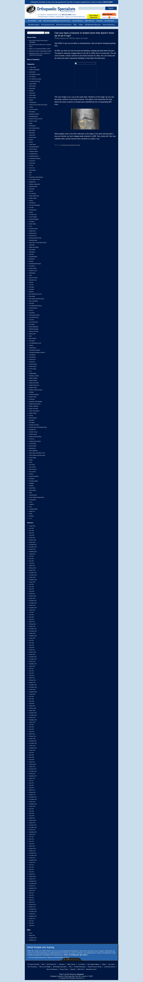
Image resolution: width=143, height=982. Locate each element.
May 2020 (31, 701)
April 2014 (31, 871)
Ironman (31, 282)
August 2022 (32, 638)
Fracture (31, 212)
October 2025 (32, 549)
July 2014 (31, 864)
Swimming (31, 478)
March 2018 (32, 762)
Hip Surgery (32, 266)
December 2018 (32, 741)
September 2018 (33, 748)
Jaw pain (31, 284)
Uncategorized (32, 499)
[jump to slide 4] (71, 959)
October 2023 (32, 605)
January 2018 (32, 766)
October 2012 (32, 914)
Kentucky (31, 291)
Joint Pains (31, 289)
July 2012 (31, 921)
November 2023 (33, 603)
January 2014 (32, 878)
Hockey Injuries (33, 268)
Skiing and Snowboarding (35, 436)
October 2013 (32, 885)
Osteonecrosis (32, 359)
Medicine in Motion (33, 331)
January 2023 (32, 626)
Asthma (31, 107)
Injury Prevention (33, 277)
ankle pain (31, 90)
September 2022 (33, 635)
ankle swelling (32, 97)
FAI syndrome (32, 193)
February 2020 (32, 708)
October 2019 (32, 717)
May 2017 (31, 785)
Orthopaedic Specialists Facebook (70, 145)
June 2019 (31, 727)
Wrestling (31, 516)
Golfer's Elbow (32, 224)
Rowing (31, 415)
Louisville (31, 319)
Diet (30, 174)
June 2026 (31, 530)
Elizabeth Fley (32, 181)
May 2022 (31, 645)
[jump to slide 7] (77, 959)
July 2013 (31, 892)
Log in (30, 933)
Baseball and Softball (34, 114)
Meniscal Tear (32, 333)
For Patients (81, 964)
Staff (39, 21)
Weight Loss (32, 511)
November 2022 (33, 631)
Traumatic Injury (33, 495)
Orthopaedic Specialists (34, 350)
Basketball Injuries (33, 116)
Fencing (31, 200)
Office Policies (89, 21)
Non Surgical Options (93, 964)
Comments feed (32, 937)
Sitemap (72, 969)
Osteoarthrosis (32, 357)
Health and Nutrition (34, 247)
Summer (31, 474)
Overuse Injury (32, 368)
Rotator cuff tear (33, 413)
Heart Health (32, 249)
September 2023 (33, 607)
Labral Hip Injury (33, 308)
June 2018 (31, 755)
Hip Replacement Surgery (35, 263)
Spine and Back (32, 446)
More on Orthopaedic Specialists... (76, 955)
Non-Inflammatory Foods (35, 343)
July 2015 (31, 836)
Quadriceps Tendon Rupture (35, 401)
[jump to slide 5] (73, 959)
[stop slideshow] (80, 959)
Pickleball (31, 392)
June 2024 (31, 586)
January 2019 (32, 738)
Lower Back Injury (33, 322)
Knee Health (32, 296)
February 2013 (32, 904)
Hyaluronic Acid (33, 270)
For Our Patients (77, 21)
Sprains (31, 460)
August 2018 (32, 750)
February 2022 (32, 652)
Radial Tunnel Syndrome (35, 404)
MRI (30, 336)
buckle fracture (32, 137)
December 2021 (32, 656)
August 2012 (32, 918)
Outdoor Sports (32, 366)
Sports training (32, 457)
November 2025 (33, 547)
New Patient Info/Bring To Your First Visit (56, 21)
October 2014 (32, 857)
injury (30, 275)
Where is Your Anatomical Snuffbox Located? (39, 48)
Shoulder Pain (32, 429)
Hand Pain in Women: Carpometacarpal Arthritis (40, 51)
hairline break (32, 231)
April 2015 (31, 843)
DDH (30, 172)
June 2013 (31, 895)
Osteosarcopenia (33, 364)
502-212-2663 (66, 14)
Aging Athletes (32, 83)
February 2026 (32, 540)
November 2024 (33, 575)
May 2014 (31, 869)
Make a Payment (107, 14)
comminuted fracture (34, 156)
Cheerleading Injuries (34, 146)
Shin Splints (32, 422)
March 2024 (32, 593)
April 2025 (31, 563)
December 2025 (32, 544)
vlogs (30, 506)
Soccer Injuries (32, 443)
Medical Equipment (33, 326)
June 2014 (31, 867)
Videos (81, 25)
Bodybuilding (32, 125)
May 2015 (31, 841)
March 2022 (32, 649)
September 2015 (33, 832)
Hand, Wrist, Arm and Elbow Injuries (37, 242)
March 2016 (32, 818)
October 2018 (32, 745)
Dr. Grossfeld (32, 21)
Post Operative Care (47, 25)
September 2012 (33, 916)
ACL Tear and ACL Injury (35, 79)
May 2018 (31, 757)
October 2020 (32, 689)
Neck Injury (32, 340)
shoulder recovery (33, 432)
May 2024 (31, 589)
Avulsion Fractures (33, 109)
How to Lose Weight (44, 966)
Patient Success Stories (63, 25)
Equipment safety (33, 186)
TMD (30, 492)
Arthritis (31, 100)
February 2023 (32, 624)
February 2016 (32, 820)
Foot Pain (31, 207)
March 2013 (32, 902)
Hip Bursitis (32, 259)
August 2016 (32, 806)
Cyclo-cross (32, 167)
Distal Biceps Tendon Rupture (36, 177)
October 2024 (32, 577)
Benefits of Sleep (33, 121)
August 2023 (32, 610)
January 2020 (32, 710)
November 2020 (33, 687)
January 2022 (32, 654)
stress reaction (32, 471)
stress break (32, 464)
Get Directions (109, 21)
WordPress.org (32, 940)
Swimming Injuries (33, 481)
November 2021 (33, 659)
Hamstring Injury (33, 240)
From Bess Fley (33, 214)
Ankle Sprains (32, 95)
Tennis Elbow (32, 488)
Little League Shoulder (34, 315)
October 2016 (32, 801)
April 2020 (31, 703)
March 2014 (32, 874)
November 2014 (33, 855)
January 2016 (32, 822)
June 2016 (31, 811)
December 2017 (32, 769)
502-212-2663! (108, 2)
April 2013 (31, 899)
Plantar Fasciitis (32, 397)
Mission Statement (52, 969)
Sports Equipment (33, 450)
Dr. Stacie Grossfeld (33, 964)
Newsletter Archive (91, 969)
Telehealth (31, 483)
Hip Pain (31, 261)
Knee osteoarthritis (33, 301)
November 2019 (33, 715)
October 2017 (32, 773)
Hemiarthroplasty (33, 256)
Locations (99, 21)
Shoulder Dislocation (34, 425)
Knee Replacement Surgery (35, 305)
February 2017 (32, 792)
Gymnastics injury (33, 228)
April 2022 (31, 647)
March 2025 (32, 565)
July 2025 (31, 556)
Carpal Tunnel (32, 144)
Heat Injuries (32, 252)
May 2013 (31, 897)
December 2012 (32, 909)
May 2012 (31, 923)
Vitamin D (31, 504)
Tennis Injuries (32, 490)
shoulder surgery (33, 434)
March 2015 (32, 846)
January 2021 (32, 682)
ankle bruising (32, 86)
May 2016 (31, 813)
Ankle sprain (32, 93)
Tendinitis (31, 485)
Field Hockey (32, 203)
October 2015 (32, 829)
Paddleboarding (32, 373)
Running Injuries (33, 418)
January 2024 (32, 598)
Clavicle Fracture (33, 149)
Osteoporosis (32, 361)
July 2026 (31, 528)
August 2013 (32, 890)
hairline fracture (32, 233)
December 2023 (32, 600)
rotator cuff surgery (33, 408)
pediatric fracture (33, 387)
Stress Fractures (33, 469)
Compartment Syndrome (34, 158)
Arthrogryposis (32, 102)
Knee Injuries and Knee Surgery (36, 298)
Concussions (32, 160)
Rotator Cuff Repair (33, 406)
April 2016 (31, 815)
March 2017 (32, 790)
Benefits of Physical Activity (35, 118)
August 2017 (32, 778)
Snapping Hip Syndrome (35, 441)
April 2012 (31, 925)
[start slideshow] (62, 959)
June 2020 (31, 698)
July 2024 (31, 584)
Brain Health (32, 130)
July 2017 (31, 780)
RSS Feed (80, 969)
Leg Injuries (32, 312)
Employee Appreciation (34, 184)
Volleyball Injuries (33, 509)
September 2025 (33, 551)
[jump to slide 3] (70, 959)
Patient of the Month (34, 382)
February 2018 (32, 764)
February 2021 (32, 680)
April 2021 (31, 675)
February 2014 (32, 876)
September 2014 (33, 860)
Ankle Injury (32, 88)
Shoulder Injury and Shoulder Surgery (38, 427)
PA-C (30, 371)
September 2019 (33, 720)
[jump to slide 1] (66, 959)
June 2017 (31, 783)
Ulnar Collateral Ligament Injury (36, 497)
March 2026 (32, 537)
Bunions (31, 139)
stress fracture (32, 467)
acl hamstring (32, 72)
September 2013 (33, 888)
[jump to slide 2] (68, 959)
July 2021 (31, 668)
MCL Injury (32, 324)
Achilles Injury (32, 67)
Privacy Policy (64, 969)
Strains (30, 462)
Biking (30, 123)
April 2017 (31, 787)
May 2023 (31, 617)
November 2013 (33, 883)
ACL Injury (111, 964)
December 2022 (32, 628)
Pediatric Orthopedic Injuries (35, 390)
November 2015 (33, 827)
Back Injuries (32, 111)
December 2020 (32, 684)
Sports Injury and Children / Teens (37, 453)
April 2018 (31, 759)
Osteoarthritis (32, 354)
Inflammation (32, 273)
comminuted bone (33, 153)
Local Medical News (34, 317)
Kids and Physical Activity (35, 294)
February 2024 (32, 596)
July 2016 (31, 808)
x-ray (30, 518)
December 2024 (32, 572)
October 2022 (32, 633)
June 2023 (31, 614)
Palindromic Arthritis (34, 375)
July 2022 (31, 640)
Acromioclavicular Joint (34, 81)
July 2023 (31, 612)
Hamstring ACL (33, 235)
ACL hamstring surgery (34, 74)
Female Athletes (33, 198)
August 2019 (32, 722)
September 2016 (33, 804)
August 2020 (32, 694)
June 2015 (31, 839)
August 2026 (32, 526)
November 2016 (33, 799)
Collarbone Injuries (33, 151)
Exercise (31, 191)
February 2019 (32, 736)
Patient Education (109, 25)
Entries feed (32, 935)
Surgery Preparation (33, 476)
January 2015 (32, 850)
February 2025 (32, 568)
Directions (62, 964)
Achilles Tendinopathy (34, 69)
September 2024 (33, 579)
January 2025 (32, 570)
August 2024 (32, 582)
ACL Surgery (32, 76)
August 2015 (32, 834)
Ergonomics (32, 189)
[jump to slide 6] (75, 959)
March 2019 (32, 734)
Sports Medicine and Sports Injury (37, 455)
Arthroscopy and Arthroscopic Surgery (38, 104)
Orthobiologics (32, 347)
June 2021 (31, 670)
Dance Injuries (32, 170)
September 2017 (33, 776)
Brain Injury (32, 132)
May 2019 (31, 729)
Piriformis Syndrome (34, 394)
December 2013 (32, 881)
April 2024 (31, 591)
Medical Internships (33, 329)
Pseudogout (32, 399)
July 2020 (31, 696)
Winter (30, 513)
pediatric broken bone (34, 385)
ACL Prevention (32, 966)
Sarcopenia (31, 420)
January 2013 (32, 907)
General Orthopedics (34, 219)
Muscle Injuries (32, 338)
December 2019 (32, 713)
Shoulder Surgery (33, 25)
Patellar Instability (33, 378)
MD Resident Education (93, 25)
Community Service (109, 966)
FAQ (70, 966)
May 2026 (31, 533)
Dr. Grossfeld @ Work (34, 179)
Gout (30, 226)
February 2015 (32, 848)
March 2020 (32, 706)
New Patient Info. (52, 964)
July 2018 (31, 752)
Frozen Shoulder (33, 217)
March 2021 (32, 677)
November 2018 (33, 743)
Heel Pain (31, 254)
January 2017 (32, 794)
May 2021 (31, 673)
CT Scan (31, 165)
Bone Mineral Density (34, 128)
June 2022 (31, 642)
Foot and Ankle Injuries (34, 205)
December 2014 (32, 853)
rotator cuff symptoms (34, 411)
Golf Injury (31, 221)
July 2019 (31, 724)
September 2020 (33, 691)
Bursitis (31, 142)
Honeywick (80, 974)
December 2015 (32, 825)
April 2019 (31, 731)
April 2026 (31, 535)
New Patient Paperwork (94, 16)
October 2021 (32, 661)
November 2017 (33, 771)
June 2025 (31, 558)
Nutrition (31, 345)
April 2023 (31, 619)
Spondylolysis (32, 448)
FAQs (75, 25)
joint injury (31, 287)
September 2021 (33, 663)
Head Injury (32, 245)
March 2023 (32, 621)
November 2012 (33, 911)
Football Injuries (33, 210)
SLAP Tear (31, 439)
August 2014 (32, 862)
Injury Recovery (33, 280)
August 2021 (32, 666)
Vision (30, 502)
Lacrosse (31, 310)
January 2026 (32, 542)
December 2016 (32, 797)
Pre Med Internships (79, 966)
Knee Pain (31, 303)
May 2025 (31, 561)
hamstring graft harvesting (35, 238)
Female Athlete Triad (34, 196)
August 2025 (32, 554)
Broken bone (32, 135)
